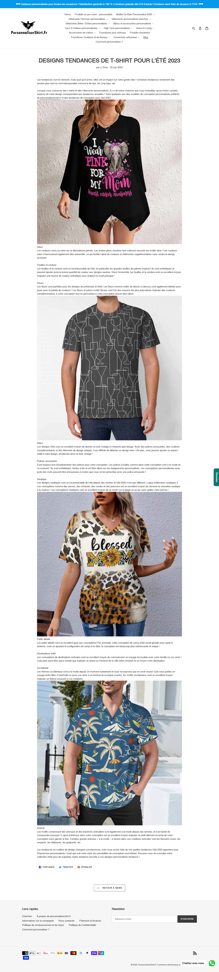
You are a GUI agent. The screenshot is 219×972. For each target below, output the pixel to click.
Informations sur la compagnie (38, 920)
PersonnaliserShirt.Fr (147, 965)
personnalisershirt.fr (50, 97)
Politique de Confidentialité (82, 925)
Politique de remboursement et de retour (43, 925)
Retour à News (112, 888)
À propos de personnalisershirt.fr (54, 916)
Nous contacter (67, 920)
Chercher (27, 916)
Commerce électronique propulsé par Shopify (177, 965)
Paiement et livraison (90, 920)
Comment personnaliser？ (36, 929)
